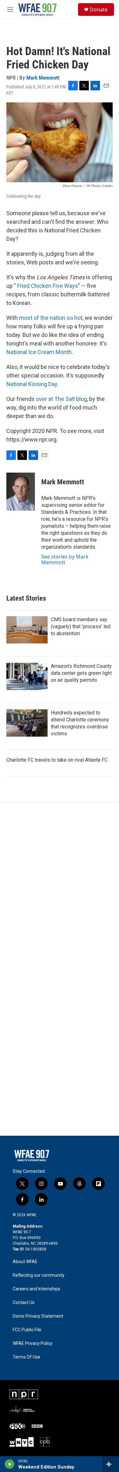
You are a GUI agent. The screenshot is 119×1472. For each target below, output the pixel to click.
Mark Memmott (42, 77)
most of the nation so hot (51, 317)
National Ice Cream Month (39, 352)
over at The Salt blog (61, 399)
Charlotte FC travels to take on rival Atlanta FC (57, 760)
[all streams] (110, 1464)
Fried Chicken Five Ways (47, 285)
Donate (99, 9)
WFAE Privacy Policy (32, 1343)
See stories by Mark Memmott (65, 559)
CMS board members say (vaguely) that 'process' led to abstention (80, 626)
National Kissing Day (31, 384)
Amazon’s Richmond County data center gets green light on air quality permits (81, 673)
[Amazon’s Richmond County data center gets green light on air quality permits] (27, 676)
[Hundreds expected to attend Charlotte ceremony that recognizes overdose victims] (27, 723)
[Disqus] (59, 888)
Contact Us (24, 1302)
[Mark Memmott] (20, 492)
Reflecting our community (38, 1275)
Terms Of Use (26, 1357)
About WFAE (25, 1261)
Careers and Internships (36, 1289)
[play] (10, 1464)
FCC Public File (27, 1329)
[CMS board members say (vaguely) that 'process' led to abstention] (27, 629)
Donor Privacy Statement (38, 1316)
